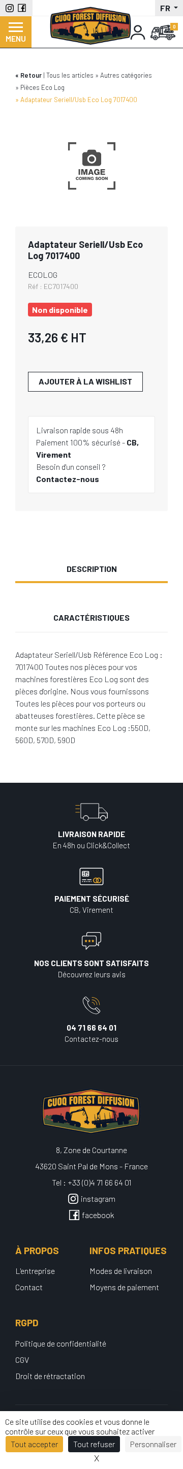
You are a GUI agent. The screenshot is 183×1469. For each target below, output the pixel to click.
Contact (29, 1287)
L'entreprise (35, 1270)
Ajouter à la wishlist (85, 381)
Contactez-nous (67, 479)
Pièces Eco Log (42, 87)
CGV (22, 1359)
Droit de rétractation (50, 1376)
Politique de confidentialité (60, 1343)
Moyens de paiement (124, 1287)
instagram (98, 1198)
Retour (31, 75)
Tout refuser (94, 1444)
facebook (98, 1215)
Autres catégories (126, 75)
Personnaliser (153, 1444)
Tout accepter (34, 1444)
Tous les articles (70, 75)
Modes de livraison (120, 1270)
